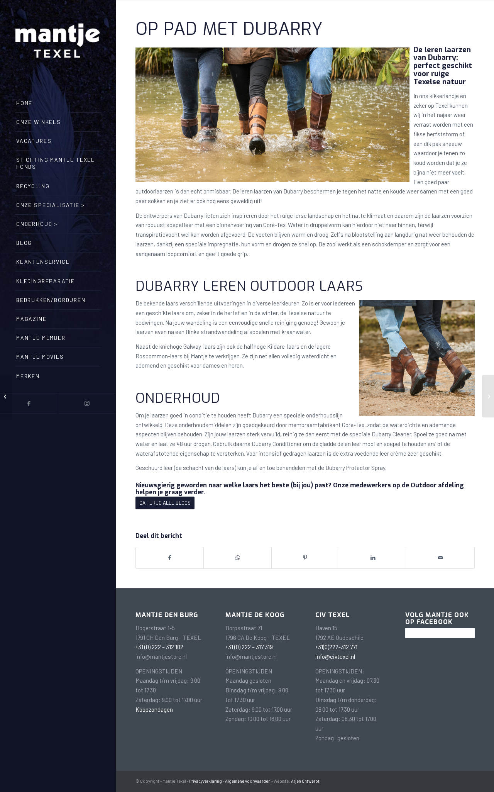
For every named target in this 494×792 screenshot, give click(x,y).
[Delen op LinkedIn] (372, 557)
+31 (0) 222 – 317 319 (249, 646)
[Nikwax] (6, 396)
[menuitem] (58, 103)
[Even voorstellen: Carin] (488, 396)
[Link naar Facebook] (29, 403)
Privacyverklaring (205, 781)
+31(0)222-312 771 (336, 646)
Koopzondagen (154, 709)
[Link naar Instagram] (87, 403)
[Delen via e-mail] (440, 557)
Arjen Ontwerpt (305, 781)
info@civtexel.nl (335, 656)
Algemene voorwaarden (248, 781)
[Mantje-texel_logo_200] (57, 42)
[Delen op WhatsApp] (237, 557)
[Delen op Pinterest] (305, 557)
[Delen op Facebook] (169, 557)
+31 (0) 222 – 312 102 (159, 646)
